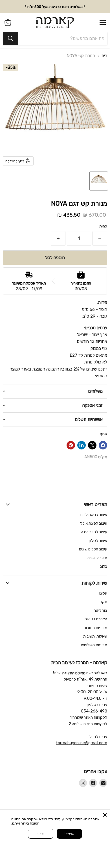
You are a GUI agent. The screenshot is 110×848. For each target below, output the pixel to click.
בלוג (103, 566)
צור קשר (100, 610)
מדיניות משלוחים (94, 645)
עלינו (103, 593)
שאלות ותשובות (95, 636)
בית (104, 55)
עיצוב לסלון (98, 540)
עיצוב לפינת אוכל (93, 523)
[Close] (105, 815)
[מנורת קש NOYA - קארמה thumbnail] (99, 181)
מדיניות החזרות (95, 627)
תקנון (103, 601)
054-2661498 (94, 711)
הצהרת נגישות (95, 619)
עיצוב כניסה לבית (93, 514)
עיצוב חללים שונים (93, 549)
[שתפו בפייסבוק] (103, 445)
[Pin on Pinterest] (71, 445)
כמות (103, 226)
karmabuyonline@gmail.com (81, 743)
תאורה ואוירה (97, 558)
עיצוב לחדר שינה (94, 532)
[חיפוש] (10, 38)
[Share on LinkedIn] (81, 445)
